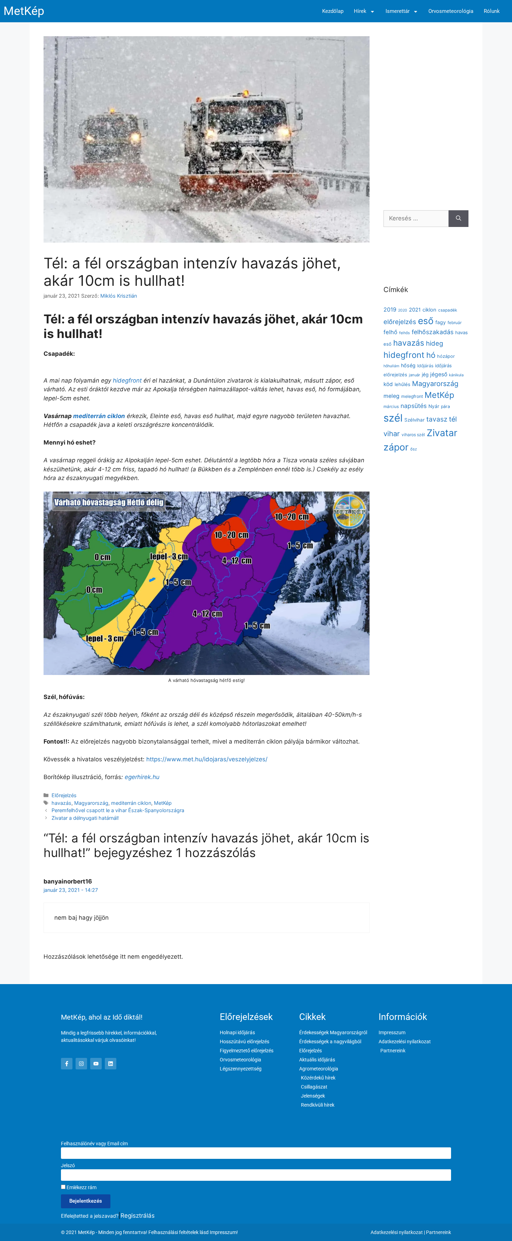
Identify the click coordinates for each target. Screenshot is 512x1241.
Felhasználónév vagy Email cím (94, 1143)
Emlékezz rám (80, 1187)
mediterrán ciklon (99, 416)
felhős (404, 333)
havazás (61, 803)
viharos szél (413, 434)
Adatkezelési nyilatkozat (397, 1232)
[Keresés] (458, 218)
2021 (415, 310)
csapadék (447, 310)
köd (388, 384)
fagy (440, 322)
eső (426, 320)
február (454, 322)
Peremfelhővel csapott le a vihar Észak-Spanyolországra (118, 810)
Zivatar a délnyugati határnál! (85, 818)
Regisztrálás (138, 1215)
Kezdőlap (332, 11)
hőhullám (391, 366)
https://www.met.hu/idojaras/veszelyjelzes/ (206, 759)
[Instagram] (81, 1063)
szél (393, 418)
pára (445, 406)
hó (430, 355)
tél (453, 419)
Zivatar (442, 432)
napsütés (414, 405)
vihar (391, 433)
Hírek (360, 11)
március (391, 406)
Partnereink (438, 1232)
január (414, 374)
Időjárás (425, 365)
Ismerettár (398, 11)
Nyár (433, 406)
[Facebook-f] (66, 1063)
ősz (413, 449)
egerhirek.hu (142, 776)
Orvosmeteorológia (450, 11)
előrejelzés (399, 321)
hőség (408, 365)
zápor (396, 447)
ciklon (429, 310)
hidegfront (127, 380)
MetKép (23, 11)
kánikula (456, 374)
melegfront (412, 396)
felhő (390, 332)
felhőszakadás (432, 332)
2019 (389, 309)
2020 (402, 310)
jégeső (438, 374)
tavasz (436, 419)
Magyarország (91, 803)
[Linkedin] (110, 1063)
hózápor (446, 356)
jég (425, 374)
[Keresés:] (416, 218)
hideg (434, 343)
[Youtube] (96, 1063)
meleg (391, 396)
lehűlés (402, 384)
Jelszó (68, 1165)
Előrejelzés (64, 795)
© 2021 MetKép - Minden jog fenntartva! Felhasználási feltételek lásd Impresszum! (149, 1232)
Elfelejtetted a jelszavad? (89, 1216)
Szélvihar (414, 420)
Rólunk (492, 11)
